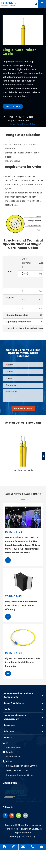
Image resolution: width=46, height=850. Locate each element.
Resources (9, 725)
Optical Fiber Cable (19, 120)
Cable (30, 117)
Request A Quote (23, 408)
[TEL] (32, 847)
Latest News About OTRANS (23, 494)
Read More (21, 476)
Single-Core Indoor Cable (22, 124)
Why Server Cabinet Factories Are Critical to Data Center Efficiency (21, 605)
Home (10, 117)
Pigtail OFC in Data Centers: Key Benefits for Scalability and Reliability (22, 662)
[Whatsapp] (13, 847)
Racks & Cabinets (14, 703)
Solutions (9, 731)
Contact (7, 737)
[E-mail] (23, 847)
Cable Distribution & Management (15, 717)
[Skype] (4, 847)
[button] (43, 456)
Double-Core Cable (23, 470)
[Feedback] (41, 847)
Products (19, 117)
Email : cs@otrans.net (13, 754)
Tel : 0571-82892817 (13, 745)
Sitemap (14, 836)
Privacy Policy (28, 836)
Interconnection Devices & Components (19, 695)
